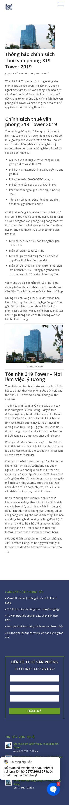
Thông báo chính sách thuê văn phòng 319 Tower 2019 (30, 60)
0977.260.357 (35, 771)
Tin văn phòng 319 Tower (33, 73)
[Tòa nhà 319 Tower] (30, 36)
